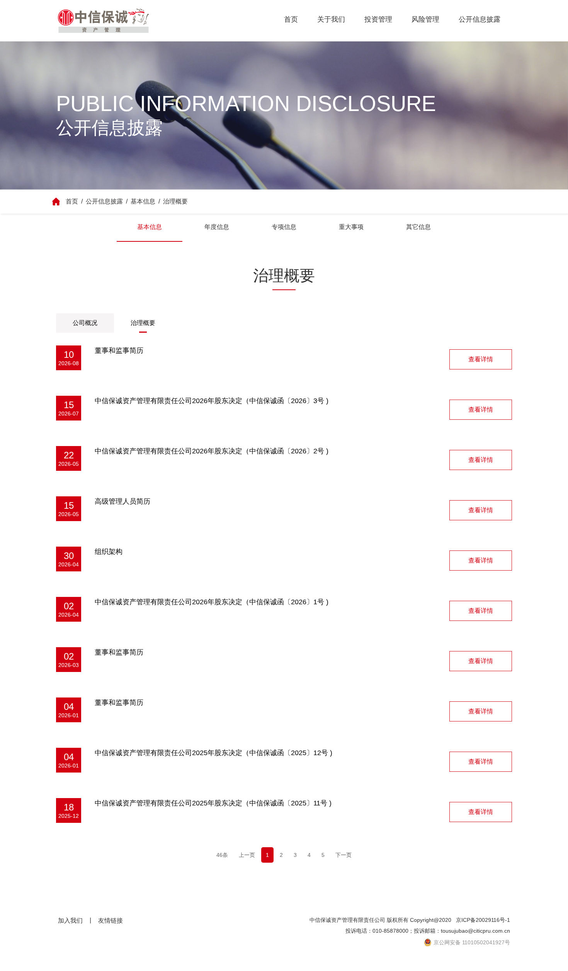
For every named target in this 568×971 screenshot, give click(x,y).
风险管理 (425, 19)
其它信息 (418, 227)
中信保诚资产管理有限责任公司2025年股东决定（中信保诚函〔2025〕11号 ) (213, 803)
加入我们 (70, 920)
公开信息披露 (479, 19)
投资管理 (378, 19)
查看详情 (480, 359)
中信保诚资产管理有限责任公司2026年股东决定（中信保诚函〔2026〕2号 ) (211, 451)
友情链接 (110, 920)
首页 (291, 19)
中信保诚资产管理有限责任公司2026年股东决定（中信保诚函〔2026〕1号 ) (211, 602)
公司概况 (85, 323)
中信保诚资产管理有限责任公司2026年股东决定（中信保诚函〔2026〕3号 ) (211, 401)
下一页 (343, 855)
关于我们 (331, 19)
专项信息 (284, 227)
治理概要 (175, 201)
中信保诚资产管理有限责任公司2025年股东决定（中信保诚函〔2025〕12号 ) (213, 753)
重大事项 (351, 227)
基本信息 (143, 201)
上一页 (247, 855)
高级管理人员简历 (122, 501)
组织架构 (108, 552)
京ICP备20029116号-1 (483, 920)
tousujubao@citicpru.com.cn (475, 931)
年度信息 (216, 227)
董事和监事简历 (119, 350)
